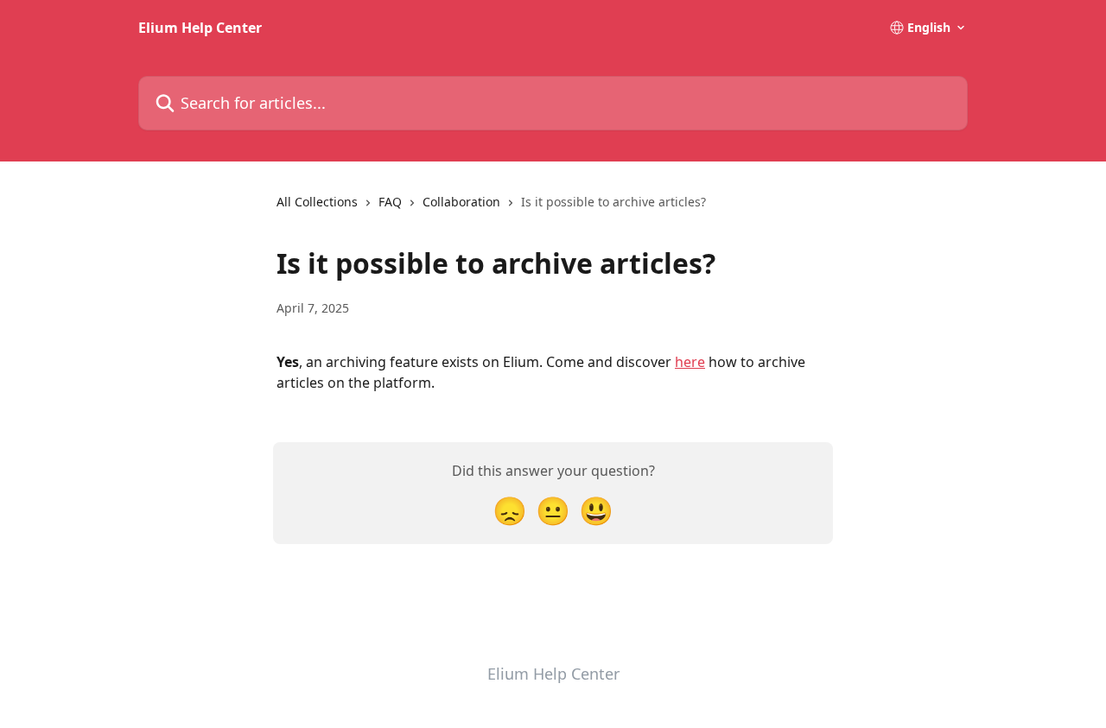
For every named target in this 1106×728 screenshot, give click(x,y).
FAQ (390, 201)
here (690, 361)
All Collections (317, 201)
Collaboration (461, 201)
